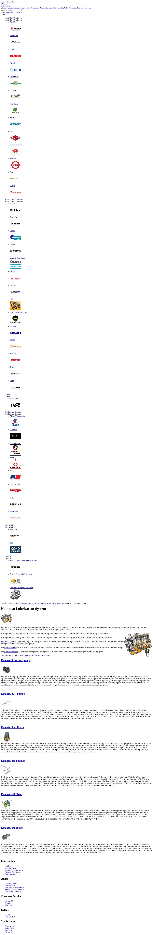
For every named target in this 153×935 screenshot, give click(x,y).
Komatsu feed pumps (13, 760)
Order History (10, 928)
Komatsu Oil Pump (8, 642)
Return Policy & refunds (14, 870)
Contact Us (9, 901)
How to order (10, 885)
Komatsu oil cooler (11, 652)
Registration (10, 2)
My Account (9, 926)
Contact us (19, 12)
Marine (7, 394)
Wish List (8, 930)
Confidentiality (10, 868)
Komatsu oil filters (11, 794)
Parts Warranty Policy (13, 892)
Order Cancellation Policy (14, 890)
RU (4, 4)
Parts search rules (11, 883)
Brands (7, 915)
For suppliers (10, 874)
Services (8, 556)
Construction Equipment (14, 199)
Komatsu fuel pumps (13, 693)
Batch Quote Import (8, 12)
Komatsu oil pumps (12, 827)
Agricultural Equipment (13, 18)
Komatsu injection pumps (15, 660)
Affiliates (8, 866)
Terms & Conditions (12, 872)
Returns (8, 903)
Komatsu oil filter (10, 648)
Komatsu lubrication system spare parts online (34, 655)
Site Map (8, 905)
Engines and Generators (13, 412)
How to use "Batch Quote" (15, 887)
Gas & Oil (9, 525)
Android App (10, 917)
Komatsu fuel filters (12, 727)
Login (3, 2)
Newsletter (9, 932)
